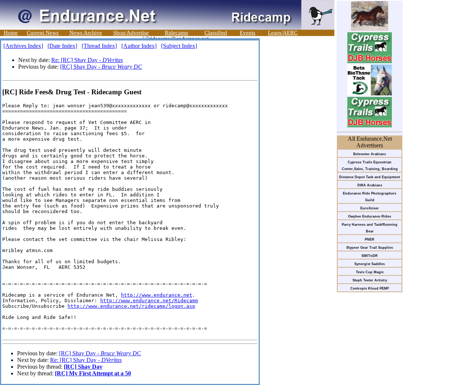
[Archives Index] (23, 46)
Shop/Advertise (131, 33)
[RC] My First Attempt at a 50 (93, 373)
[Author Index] (139, 46)
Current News (43, 33)
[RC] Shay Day (83, 366)
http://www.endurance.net (156, 295)
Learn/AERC (283, 33)
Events (247, 33)
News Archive (85, 33)
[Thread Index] (99, 46)
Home (11, 33)
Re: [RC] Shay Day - (87, 60)
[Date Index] (62, 46)
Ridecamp (176, 33)
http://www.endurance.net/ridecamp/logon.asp (131, 306)
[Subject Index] (179, 46)
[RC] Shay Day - (101, 66)
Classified (215, 33)
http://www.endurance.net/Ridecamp (149, 300)
